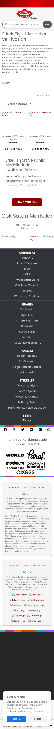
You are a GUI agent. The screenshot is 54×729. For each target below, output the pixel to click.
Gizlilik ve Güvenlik (27, 285)
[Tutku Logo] (35, 594)
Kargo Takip (27, 331)
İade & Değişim (27, 263)
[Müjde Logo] (34, 610)
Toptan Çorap (27, 391)
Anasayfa (27, 257)
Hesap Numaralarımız (27, 342)
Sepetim (27, 337)
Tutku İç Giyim (27, 402)
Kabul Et (16, 718)
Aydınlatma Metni (27, 280)
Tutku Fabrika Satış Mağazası (27, 407)
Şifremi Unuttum (27, 320)
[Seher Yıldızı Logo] (34, 605)
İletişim (27, 291)
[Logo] (27, 14)
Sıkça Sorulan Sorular (27, 367)
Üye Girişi (27, 315)
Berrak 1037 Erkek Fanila (13, 138)
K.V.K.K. (27, 274)
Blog (27, 269)
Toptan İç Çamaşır (27, 396)
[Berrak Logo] (32, 239)
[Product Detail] (13, 154)
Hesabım (27, 326)
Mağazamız (27, 361)
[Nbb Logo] (16, 605)
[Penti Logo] (19, 610)
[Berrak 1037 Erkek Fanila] (13, 122)
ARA (47, 24)
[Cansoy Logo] (35, 621)
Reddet (37, 718)
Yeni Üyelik (27, 309)
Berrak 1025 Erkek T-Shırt (40, 138)
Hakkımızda (27, 372)
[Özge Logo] (18, 615)
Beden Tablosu (27, 356)
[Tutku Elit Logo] (17, 599)
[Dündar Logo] (34, 615)
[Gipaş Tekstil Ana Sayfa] (19, 594)
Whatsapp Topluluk (27, 296)
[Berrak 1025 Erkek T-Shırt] (40, 122)
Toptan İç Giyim (27, 385)
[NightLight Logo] (36, 599)
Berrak (13, 142)
